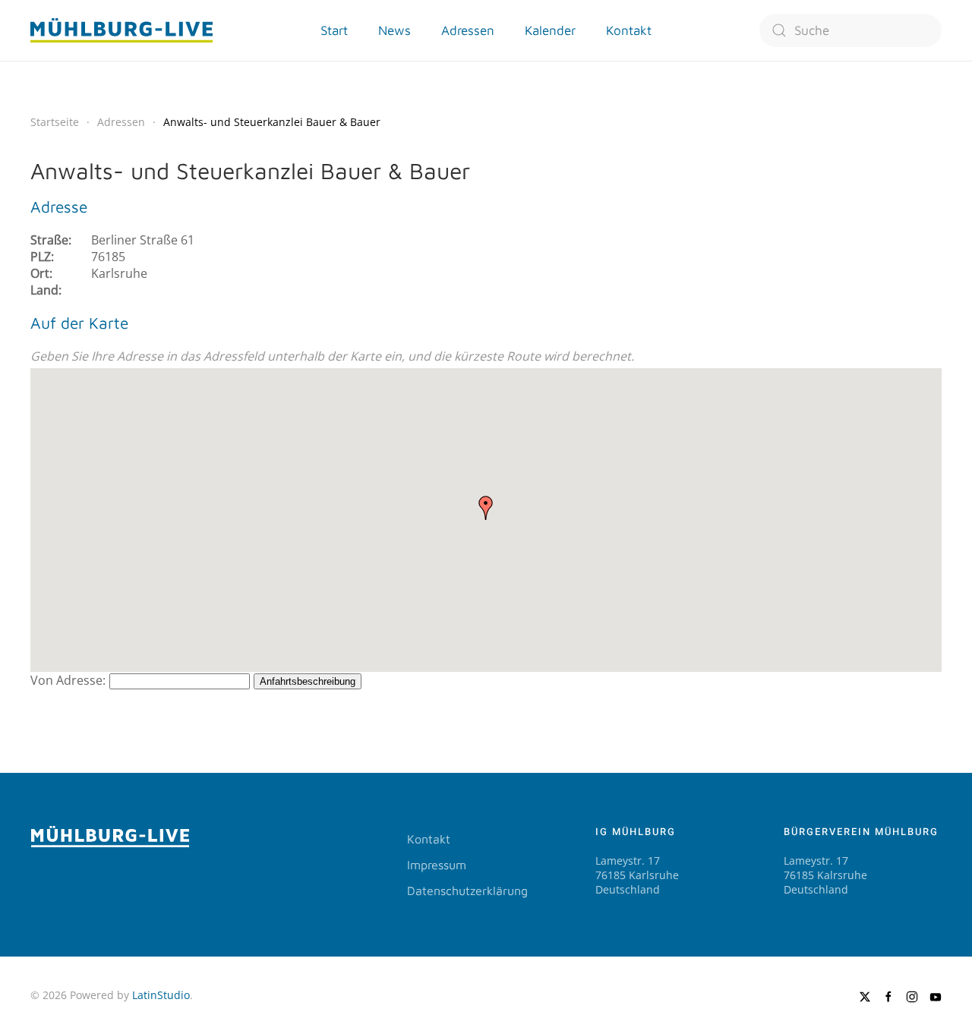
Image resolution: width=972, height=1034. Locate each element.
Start (334, 30)
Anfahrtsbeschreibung (307, 681)
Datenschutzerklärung (467, 890)
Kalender (550, 30)
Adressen (467, 30)
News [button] (394, 30)
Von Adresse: (68, 680)
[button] (486, 508)
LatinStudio (161, 995)
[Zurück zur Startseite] (121, 30)
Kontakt (428, 839)
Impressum (436, 865)
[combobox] (850, 30)
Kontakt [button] (629, 30)
